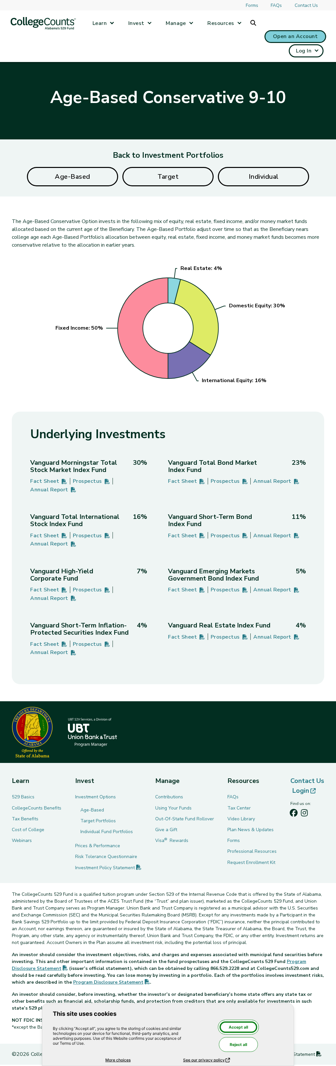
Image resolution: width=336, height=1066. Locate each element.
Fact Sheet (48, 481)
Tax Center (239, 808)
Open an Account (295, 36)
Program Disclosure (111, 982)
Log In (303, 50)
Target (168, 176)
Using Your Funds (173, 808)
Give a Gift (166, 830)
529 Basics (23, 797)
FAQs (276, 5)
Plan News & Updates (250, 830)
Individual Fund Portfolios (106, 832)
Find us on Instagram (304, 814)
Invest (136, 23)
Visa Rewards (171, 840)
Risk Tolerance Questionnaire (106, 856)
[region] (168, 325)
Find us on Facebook (293, 814)
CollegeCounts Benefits (36, 808)
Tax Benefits (25, 819)
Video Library (241, 819)
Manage (176, 23)
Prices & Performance (97, 846)
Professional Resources (252, 851)
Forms (252, 5)
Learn (100, 23)
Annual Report (53, 490)
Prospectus (91, 481)
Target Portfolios (98, 821)
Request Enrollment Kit (251, 862)
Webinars (22, 840)
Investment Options (95, 797)
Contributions (169, 797)
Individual (264, 176)
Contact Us (306, 5)
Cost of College (28, 830)
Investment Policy (108, 868)
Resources (220, 23)
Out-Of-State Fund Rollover (184, 819)
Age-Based (72, 176)
